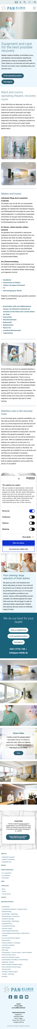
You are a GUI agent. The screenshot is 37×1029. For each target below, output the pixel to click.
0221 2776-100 (20, 1020)
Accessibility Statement (18, 1007)
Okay (18, 753)
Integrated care (6, 862)
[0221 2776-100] (20, 2)
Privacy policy (18, 1006)
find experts (18, 642)
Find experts (7, 82)
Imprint (18, 1004)
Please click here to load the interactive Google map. (18, 837)
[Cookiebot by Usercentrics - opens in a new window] (26, 478)
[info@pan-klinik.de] (16, 2)
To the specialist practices (12, 76)
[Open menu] (34, 8)
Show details (26, 537)
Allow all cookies (18, 543)
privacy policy (25, 737)
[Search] (24, 2)
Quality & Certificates (8, 859)
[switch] (32, 517)
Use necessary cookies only (18, 549)
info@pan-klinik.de (18, 1022)
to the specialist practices (18, 636)
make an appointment (18, 630)
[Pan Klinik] (13, 8)
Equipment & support (8, 857)
